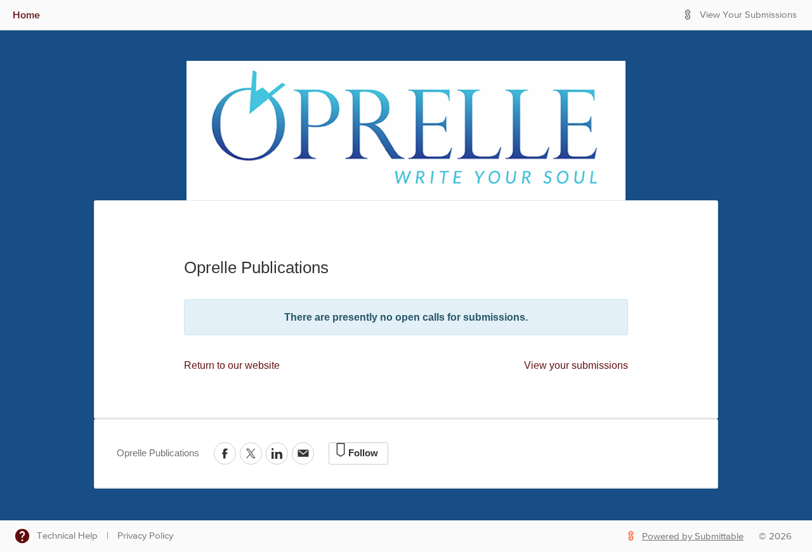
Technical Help (67, 536)
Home (26, 14)
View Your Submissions (748, 15)
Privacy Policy (145, 536)
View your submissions (576, 365)
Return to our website (232, 365)
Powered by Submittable (692, 536)
